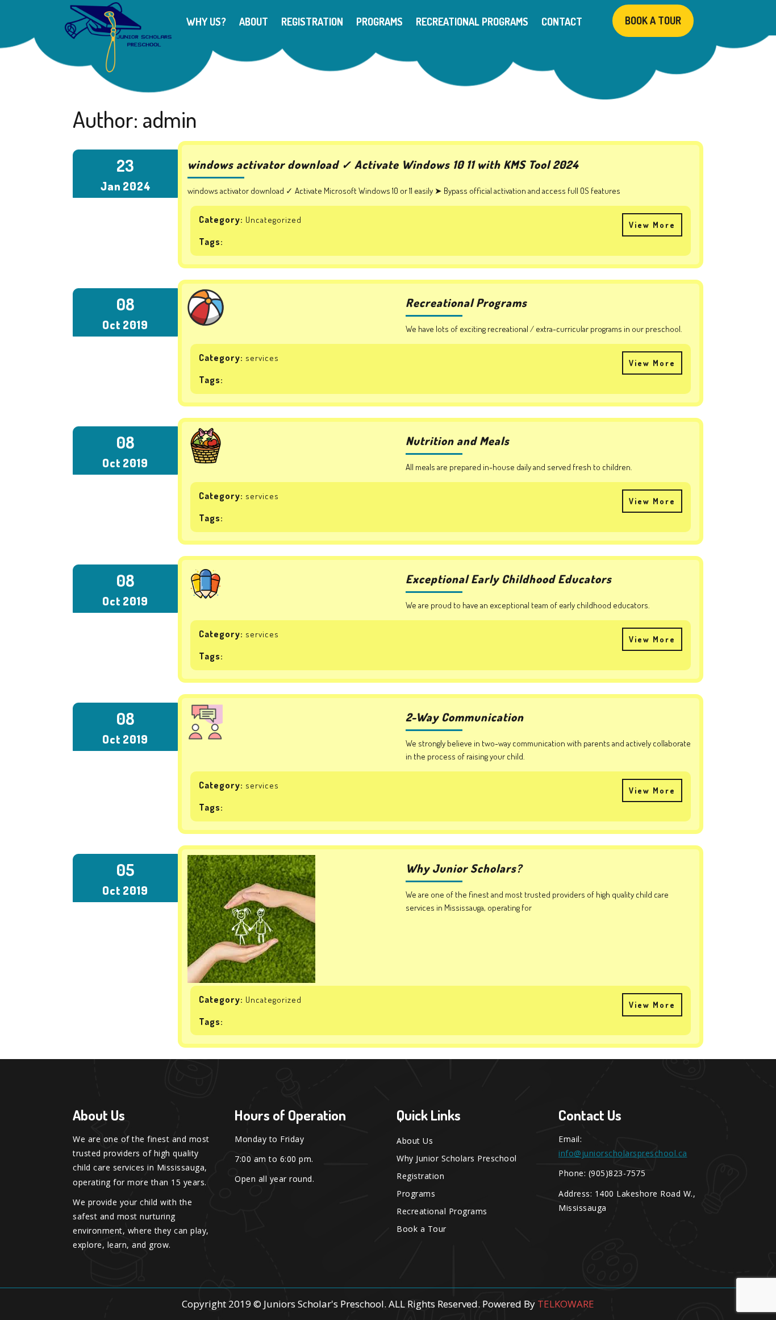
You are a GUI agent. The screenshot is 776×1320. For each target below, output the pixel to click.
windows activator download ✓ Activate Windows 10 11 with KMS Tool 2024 (382, 164)
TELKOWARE (565, 1303)
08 (125, 303)
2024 (137, 186)
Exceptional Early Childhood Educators (509, 578)
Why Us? (206, 21)
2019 (135, 324)
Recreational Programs (472, 21)
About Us (415, 1140)
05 (125, 869)
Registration (312, 21)
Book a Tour (653, 20)
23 (125, 165)
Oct (111, 324)
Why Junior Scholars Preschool (457, 1158)
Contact (561, 21)
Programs (379, 21)
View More (648, 221)
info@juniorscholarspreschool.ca (622, 1153)
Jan (111, 186)
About (253, 21)
